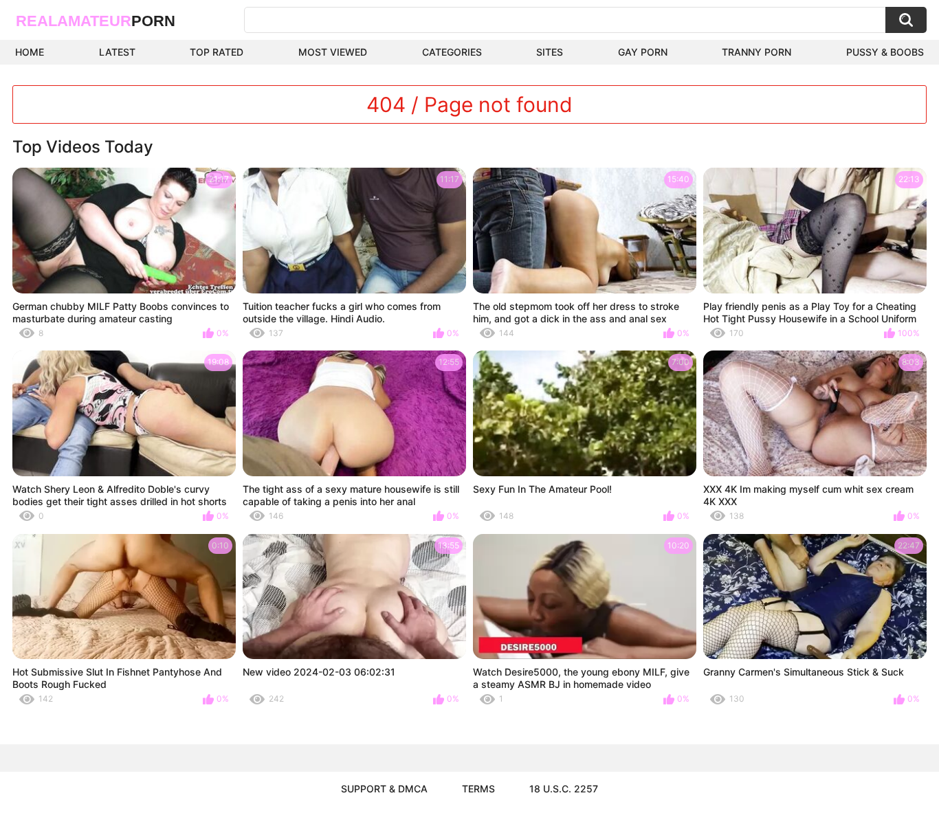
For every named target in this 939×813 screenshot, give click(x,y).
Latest (117, 52)
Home (29, 52)
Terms (478, 788)
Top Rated (216, 52)
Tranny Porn (756, 52)
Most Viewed (332, 52)
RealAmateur (95, 21)
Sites (549, 52)
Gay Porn (642, 52)
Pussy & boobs (885, 52)
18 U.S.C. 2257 (563, 788)
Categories (452, 52)
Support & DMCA (384, 788)
